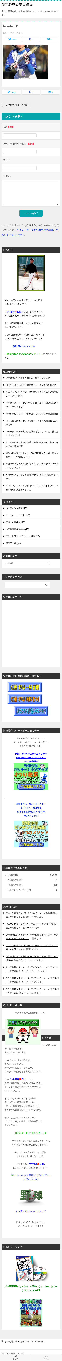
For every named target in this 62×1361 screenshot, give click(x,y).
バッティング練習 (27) (16, 508)
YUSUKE (30, 927)
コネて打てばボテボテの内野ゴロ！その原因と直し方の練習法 (18, 105)
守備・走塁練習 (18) (15, 522)
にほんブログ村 (31, 1179)
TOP (17, 1341)
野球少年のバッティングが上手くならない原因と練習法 (32, 413)
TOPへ (46, 1359)
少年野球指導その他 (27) (17, 529)
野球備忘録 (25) (13, 543)
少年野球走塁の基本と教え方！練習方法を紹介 (28, 378)
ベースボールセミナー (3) (18, 515)
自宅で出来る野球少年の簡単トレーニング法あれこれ (31, 385)
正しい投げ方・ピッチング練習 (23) (23, 536)
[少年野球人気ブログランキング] (31, 1195)
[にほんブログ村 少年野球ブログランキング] (31, 1175)
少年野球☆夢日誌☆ (17, 4)
